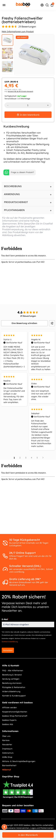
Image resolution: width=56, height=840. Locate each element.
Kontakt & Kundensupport (14, 695)
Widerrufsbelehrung (11, 691)
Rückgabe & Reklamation (13, 687)
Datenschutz (7, 753)
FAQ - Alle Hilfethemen (12, 670)
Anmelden (7, 650)
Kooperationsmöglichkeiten (14, 711)
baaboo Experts (9, 720)
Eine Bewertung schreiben (24, 323)
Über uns (6, 736)
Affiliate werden (9, 707)
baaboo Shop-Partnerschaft (14, 716)
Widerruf (6, 769)
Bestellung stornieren (12, 683)
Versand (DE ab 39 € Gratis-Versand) (20, 91)
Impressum (7, 748)
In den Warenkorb (28, 835)
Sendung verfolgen (10, 679)
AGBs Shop (7, 757)
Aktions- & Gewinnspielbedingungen (18, 761)
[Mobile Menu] (4, 4)
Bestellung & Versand (12, 674)
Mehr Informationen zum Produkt (18, 31)
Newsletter (7, 744)
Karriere (5, 740)
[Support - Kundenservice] (42, 5)
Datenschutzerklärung (10, 642)
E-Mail (5, 619)
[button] (4, 827)
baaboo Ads (7, 724)
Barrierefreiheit (9, 765)
